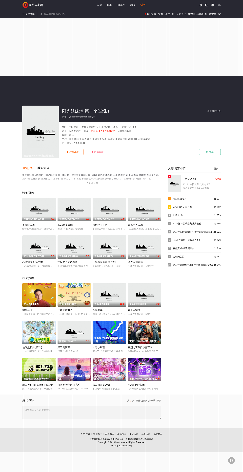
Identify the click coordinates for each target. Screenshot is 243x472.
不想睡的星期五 (136, 384)
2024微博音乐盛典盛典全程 (187, 223)
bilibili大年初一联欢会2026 (186, 240)
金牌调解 (97, 310)
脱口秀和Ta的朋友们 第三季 (37, 384)
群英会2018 (28, 310)
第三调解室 (64, 347)
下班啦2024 (28, 224)
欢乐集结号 (134, 310)
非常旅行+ (178, 215)
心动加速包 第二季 (32, 262)
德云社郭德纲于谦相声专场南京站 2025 (193, 265)
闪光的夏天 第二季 (182, 207)
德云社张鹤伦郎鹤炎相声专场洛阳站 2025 (194, 231)
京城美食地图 (65, 310)
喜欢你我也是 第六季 (69, 384)
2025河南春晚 (135, 262)
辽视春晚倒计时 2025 (104, 262)
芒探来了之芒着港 (67, 262)
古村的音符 (178, 256)
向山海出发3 (179, 198)
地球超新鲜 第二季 (32, 347)
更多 (217, 168)
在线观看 (73, 152)
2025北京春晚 (65, 224)
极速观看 (97, 152)
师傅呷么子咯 (100, 224)
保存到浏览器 (214, 111)
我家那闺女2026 (101, 384)
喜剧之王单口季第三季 (140, 347)
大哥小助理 (99, 347)
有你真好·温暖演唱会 (183, 248)
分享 (210, 152)
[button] (30, 168)
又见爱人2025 (135, 224)
